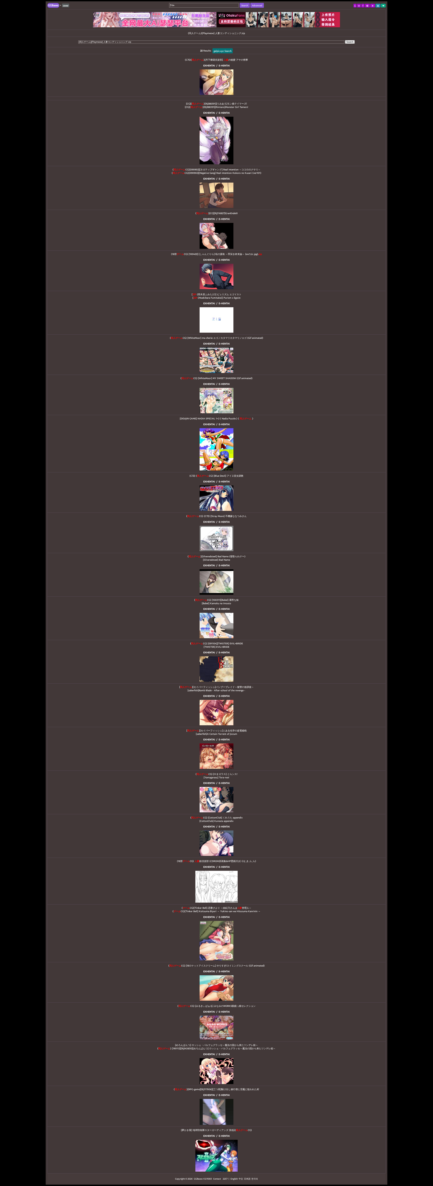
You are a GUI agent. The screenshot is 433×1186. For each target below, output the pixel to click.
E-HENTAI (224, 65)
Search (349, 42)
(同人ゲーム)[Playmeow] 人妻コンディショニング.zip (216, 33)
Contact (217, 1178)
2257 (225, 1178)
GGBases (198, 1178)
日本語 (247, 1178)
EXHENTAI (209, 65)
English (234, 1178)
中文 (241, 1178)
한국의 (254, 1178)
